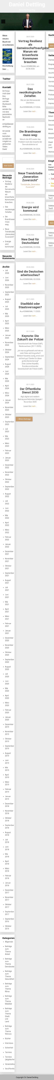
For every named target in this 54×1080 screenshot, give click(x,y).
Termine (8, 1052)
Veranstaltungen (11, 1064)
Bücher (8, 1039)
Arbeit (50, 116)
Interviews (9, 1043)
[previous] (3, 21)
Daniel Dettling (27, 4)
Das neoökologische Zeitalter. (11, 209)
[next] (51, 21)
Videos (51, 90)
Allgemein (9, 942)
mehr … (34, 111)
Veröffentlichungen (13, 1069)
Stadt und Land (50, 144)
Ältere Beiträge (24, 419)
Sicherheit (9, 1048)
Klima (50, 129)
